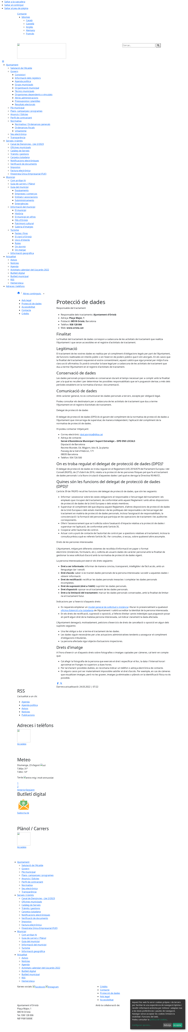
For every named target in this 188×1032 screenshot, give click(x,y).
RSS (23, 977)
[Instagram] (52, 986)
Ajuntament (23, 862)
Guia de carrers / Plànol (34, 938)
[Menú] (3, 61)
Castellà (30, 23)
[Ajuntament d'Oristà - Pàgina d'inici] (41, 50)
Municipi (21, 931)
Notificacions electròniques (36, 914)
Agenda (26, 701)
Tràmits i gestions (31, 908)
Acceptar (177, 1025)
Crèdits (25, 313)
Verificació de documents (35, 918)
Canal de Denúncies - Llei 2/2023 (38, 898)
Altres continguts (32, 293)
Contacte (22, 13)
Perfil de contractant (32, 881)
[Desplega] (43, 293)
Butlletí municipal (31, 974)
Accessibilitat (28, 306)
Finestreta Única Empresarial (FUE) (40, 928)
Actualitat (22, 954)
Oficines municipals (32, 901)
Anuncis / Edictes (30, 878)
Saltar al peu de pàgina (16, 8)
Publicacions (28, 715)
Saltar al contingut (14, 4)
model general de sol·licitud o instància (108, 607)
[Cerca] (158, 45)
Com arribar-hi (29, 934)
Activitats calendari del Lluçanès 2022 (41, 967)
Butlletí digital (29, 971)
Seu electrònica (30, 888)
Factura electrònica (32, 924)
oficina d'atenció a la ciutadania (77, 610)
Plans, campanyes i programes (38, 875)
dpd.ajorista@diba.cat (91, 434)
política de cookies (158, 1019)
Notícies (26, 711)
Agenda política (30, 705)
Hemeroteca (28, 981)
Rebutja (167, 1025)
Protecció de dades (32, 303)
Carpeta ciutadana (31, 911)
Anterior (21, 789)
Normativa (27, 885)
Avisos (25, 708)
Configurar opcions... (141, 1025)
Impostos (27, 921)
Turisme (26, 947)
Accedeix (21, 743)
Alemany (30, 30)
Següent (30, 789)
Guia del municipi (31, 941)
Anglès (29, 27)
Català (29, 20)
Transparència (29, 891)
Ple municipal (29, 871)
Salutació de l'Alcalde (32, 865)
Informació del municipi (34, 944)
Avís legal (26, 300)
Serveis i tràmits (25, 895)
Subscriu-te (23, 812)
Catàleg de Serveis (31, 905)
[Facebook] (39, 986)
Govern (25, 868)
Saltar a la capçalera (14, 1)
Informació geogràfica (33, 951)
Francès (30, 33)
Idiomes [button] (26, 17)
